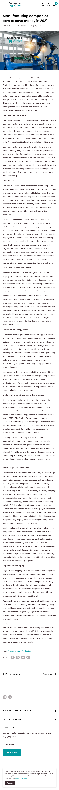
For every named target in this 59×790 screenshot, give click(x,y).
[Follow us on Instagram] (5, 697)
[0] (54, 4)
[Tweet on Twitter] (23, 657)
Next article (48, 674)
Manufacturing (8, 26)
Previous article (12, 674)
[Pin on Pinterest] (18, 657)
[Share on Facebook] (13, 657)
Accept (10, 783)
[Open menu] (4, 5)
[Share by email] (28, 657)
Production (26, 651)
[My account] (48, 4)
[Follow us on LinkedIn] (10, 697)
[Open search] (43, 4)
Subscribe (12, 752)
